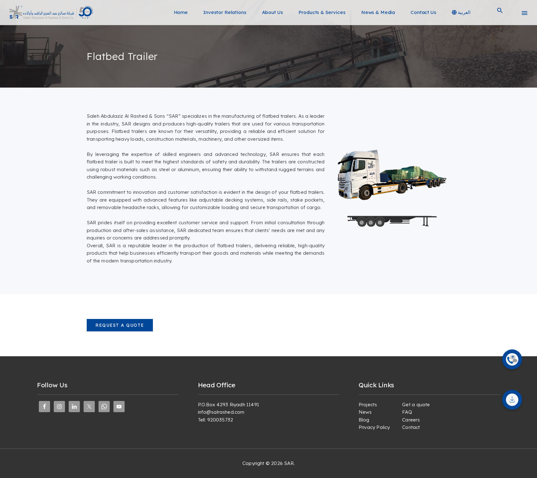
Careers (411, 420)
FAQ (407, 412)
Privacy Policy (374, 427)
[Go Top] (525, 464)
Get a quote (416, 404)
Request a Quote (119, 325)
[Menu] (524, 12)
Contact (411, 427)
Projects (368, 404)
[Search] (500, 12)
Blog (364, 420)
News (365, 412)
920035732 (220, 420)
